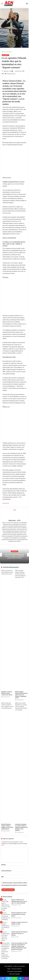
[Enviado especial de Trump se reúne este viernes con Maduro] (5, 936)
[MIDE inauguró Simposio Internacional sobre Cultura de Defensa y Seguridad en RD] (21, 630)
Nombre (3, 864)
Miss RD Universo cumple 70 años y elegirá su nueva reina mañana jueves (7, 827)
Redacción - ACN (8, 71)
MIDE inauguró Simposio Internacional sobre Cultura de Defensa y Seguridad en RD (21, 695)
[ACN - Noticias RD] (8, 3)
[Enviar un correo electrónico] (12, 71)
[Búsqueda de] (27, 4)
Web (2, 876)
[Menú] (2, 4)
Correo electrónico (6, 870)
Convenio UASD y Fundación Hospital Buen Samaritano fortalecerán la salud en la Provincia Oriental (14, 556)
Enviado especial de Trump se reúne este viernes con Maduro (19, 933)
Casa (4, 51)
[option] (14, 554)
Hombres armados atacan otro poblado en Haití (19, 923)
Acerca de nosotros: (17, 968)
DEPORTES (9, 51)
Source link (5, 503)
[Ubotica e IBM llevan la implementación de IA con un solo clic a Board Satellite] (5, 905)
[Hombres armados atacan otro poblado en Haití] (5, 926)
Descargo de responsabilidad (14, 971)
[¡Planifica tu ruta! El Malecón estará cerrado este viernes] (7, 630)
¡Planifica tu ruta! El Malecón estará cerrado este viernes (6, 693)
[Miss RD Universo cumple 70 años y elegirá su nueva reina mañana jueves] (7, 762)
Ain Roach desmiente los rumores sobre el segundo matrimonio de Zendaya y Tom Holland (21, 827)
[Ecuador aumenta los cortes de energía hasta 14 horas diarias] (5, 916)
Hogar (8, 968)
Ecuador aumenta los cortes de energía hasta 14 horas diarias (18, 914)
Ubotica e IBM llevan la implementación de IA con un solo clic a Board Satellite (19, 901)
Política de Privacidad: (14, 974)
